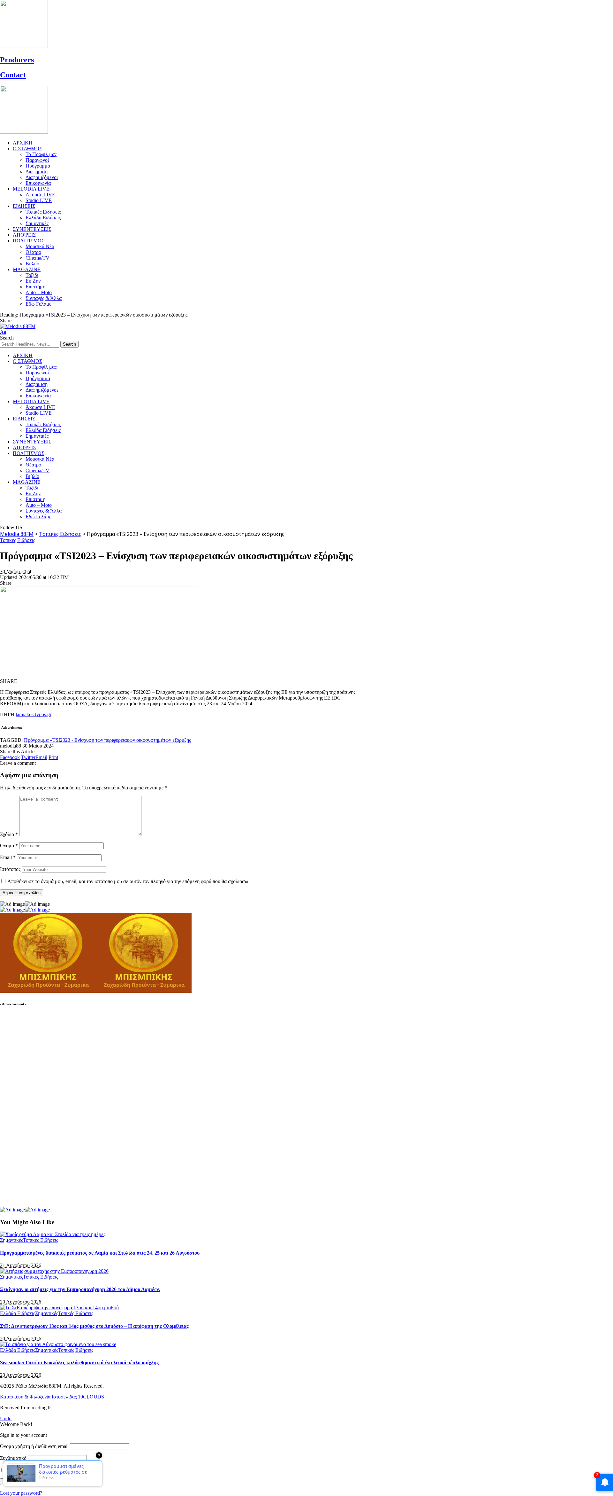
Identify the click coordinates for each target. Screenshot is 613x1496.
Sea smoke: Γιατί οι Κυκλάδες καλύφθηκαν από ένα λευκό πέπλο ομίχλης (79, 1362)
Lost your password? (21, 1493)
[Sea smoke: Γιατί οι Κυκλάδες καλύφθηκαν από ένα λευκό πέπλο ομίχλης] (58, 1344)
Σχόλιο (9, 834)
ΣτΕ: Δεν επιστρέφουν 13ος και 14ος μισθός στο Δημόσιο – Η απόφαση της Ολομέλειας (94, 1326)
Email (8, 857)
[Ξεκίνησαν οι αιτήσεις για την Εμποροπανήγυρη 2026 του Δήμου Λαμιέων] (54, 1271)
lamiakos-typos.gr (33, 714)
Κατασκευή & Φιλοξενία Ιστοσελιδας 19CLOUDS (52, 1396)
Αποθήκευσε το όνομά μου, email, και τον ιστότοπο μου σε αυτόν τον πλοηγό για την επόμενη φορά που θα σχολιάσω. (128, 881)
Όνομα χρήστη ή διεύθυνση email (34, 1446)
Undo (5, 1418)
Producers (17, 60)
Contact (13, 75)
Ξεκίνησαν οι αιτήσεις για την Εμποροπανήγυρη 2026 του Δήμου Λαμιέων (80, 1289)
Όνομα (9, 845)
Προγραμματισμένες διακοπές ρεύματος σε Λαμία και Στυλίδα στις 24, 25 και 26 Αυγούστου (100, 1253)
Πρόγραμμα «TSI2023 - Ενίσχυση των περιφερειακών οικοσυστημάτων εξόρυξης (107, 740)
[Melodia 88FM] (17, 326)
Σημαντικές (11, 1240)
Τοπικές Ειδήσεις (17, 540)
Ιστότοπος (10, 869)
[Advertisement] (48, 1110)
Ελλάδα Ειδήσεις (17, 1313)
